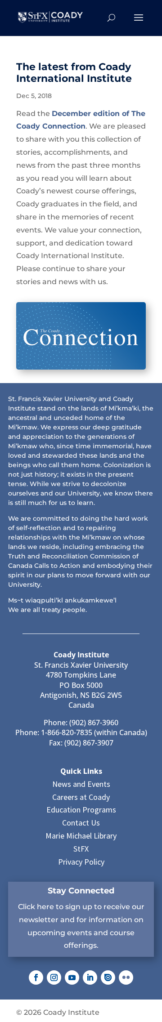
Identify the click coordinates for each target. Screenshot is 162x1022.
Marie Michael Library (81, 835)
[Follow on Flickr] (126, 977)
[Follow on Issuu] (108, 977)
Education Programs (81, 809)
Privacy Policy (81, 862)
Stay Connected (81, 891)
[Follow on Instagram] (54, 977)
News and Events (81, 784)
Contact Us (81, 822)
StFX (81, 848)
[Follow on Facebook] (36, 977)
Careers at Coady (81, 797)
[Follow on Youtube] (72, 977)
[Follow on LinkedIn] (90, 977)
